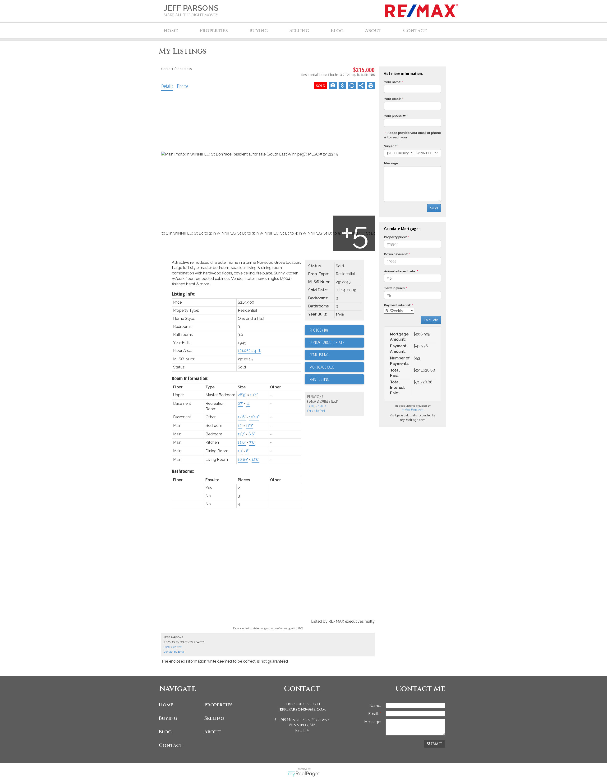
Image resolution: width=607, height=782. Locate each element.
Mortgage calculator (336, 367)
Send (434, 208)
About (212, 732)
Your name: (392, 82)
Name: (375, 705)
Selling (214, 718)
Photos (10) (318, 330)
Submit (434, 743)
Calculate (431, 320)
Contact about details (327, 342)
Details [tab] (167, 86)
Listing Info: (183, 294)
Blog (337, 30)
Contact (415, 30)
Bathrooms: (183, 471)
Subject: (390, 146)
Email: (374, 713)
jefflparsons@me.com (302, 709)
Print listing (319, 379)
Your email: (392, 99)
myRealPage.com (412, 409)
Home (171, 30)
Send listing (319, 355)
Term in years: (394, 288)
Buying (168, 718)
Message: (391, 163)
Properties (218, 705)
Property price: (395, 237)
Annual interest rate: (400, 271)
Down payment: (396, 254)
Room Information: (190, 378)
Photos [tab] (183, 86)
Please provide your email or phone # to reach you (412, 135)
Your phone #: (395, 116)
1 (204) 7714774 (316, 406)
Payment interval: (397, 305)
